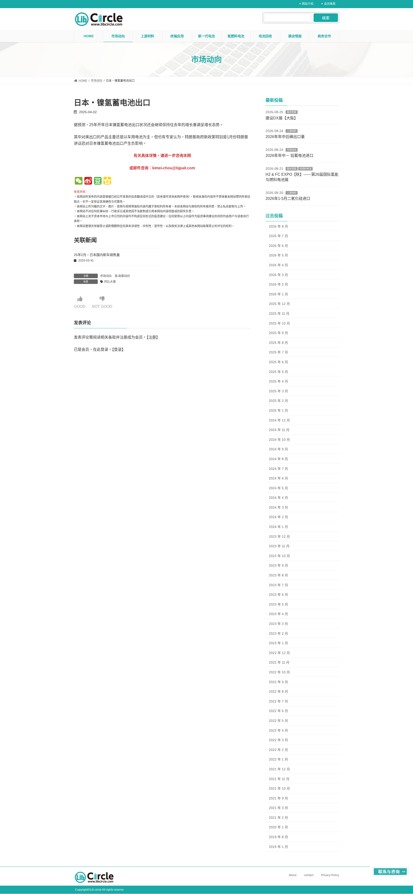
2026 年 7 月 (278, 236)
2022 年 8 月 (278, 691)
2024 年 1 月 (278, 527)
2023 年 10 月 (279, 556)
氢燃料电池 (305, 168)
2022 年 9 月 (278, 682)
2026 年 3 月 (278, 275)
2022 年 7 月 (278, 701)
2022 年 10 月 (279, 672)
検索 (326, 18)
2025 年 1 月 (278, 410)
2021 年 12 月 (279, 769)
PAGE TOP (399, 862)
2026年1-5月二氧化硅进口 (288, 199)
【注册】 (153, 337)
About (292, 875)
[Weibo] (88, 181)
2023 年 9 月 (278, 565)
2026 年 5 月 (278, 255)
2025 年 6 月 (278, 362)
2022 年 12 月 (279, 653)
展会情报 (291, 112)
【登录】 (118, 349)
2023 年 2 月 (278, 633)
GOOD (80, 306)
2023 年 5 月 (278, 604)
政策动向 (124, 276)
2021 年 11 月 (279, 779)
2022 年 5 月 (278, 721)
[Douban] (98, 181)
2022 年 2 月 (278, 750)
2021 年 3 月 (278, 808)
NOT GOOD (102, 306)
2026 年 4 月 (278, 265)
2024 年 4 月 (278, 498)
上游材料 (291, 131)
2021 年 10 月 (279, 788)
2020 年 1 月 (278, 827)
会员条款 (330, 3)
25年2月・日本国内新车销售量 (97, 255)
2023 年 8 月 (278, 575)
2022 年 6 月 (278, 711)
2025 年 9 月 (278, 333)
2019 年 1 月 (278, 847)
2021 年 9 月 (278, 798)
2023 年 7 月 (278, 585)
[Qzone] (107, 181)
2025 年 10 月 (279, 323)
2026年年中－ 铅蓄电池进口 (289, 156)
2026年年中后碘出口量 (285, 137)
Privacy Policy (330, 875)
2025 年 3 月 (278, 391)
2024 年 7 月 (278, 468)
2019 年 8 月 (278, 837)
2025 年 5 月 (278, 372)
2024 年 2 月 (278, 517)
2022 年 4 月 (278, 730)
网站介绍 (307, 3)
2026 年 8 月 (278, 226)
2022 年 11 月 (279, 662)
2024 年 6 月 (278, 478)
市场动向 (106, 276)
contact (308, 875)
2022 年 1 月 (278, 759)
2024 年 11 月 (279, 430)
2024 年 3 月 (278, 507)
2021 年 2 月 (278, 818)
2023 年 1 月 (278, 643)
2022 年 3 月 (278, 740)
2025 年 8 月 (278, 343)
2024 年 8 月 (278, 459)
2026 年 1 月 (278, 294)
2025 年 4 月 (278, 381)
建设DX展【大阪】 (282, 118)
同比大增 (110, 281)
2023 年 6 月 (278, 594)
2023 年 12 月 (279, 536)
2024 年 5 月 (278, 488)
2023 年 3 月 (278, 624)
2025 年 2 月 (278, 401)
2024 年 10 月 (279, 440)
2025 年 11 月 (279, 313)
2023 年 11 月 (279, 546)
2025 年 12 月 (279, 304)
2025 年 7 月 (278, 352)
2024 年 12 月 (279, 420)
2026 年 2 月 (278, 284)
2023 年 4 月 (278, 614)
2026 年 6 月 (278, 246)
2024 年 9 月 (278, 449)
